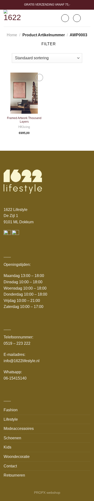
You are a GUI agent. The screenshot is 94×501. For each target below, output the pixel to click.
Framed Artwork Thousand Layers (24, 119)
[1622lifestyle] (13, 18)
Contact (10, 466)
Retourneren (14, 475)
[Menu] (87, 18)
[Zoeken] (65, 18)
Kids (7, 447)
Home (12, 35)
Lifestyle (11, 419)
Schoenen (12, 438)
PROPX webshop (47, 492)
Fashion (11, 410)
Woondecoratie (17, 457)
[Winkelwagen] (77, 18)
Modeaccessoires (19, 428)
